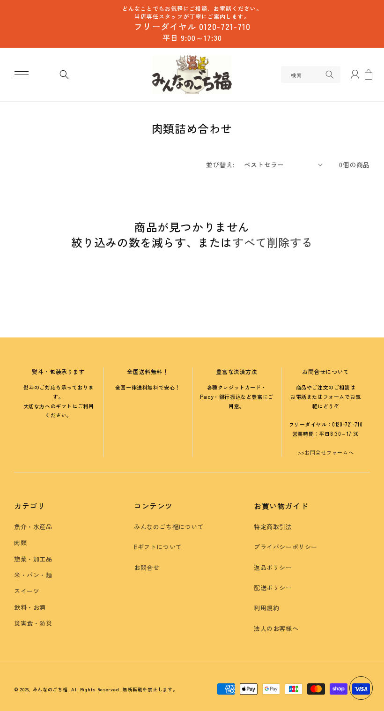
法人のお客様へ (276, 628)
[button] (21, 74)
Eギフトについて (158, 546)
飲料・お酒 (30, 607)
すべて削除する (272, 242)
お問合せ (146, 567)
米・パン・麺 (33, 574)
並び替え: (220, 164)
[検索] (329, 74)
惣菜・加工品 (33, 558)
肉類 (20, 542)
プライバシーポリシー (286, 546)
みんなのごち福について (169, 526)
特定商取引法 (273, 526)
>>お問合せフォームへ (326, 452)
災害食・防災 (33, 623)
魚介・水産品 (33, 526)
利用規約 (266, 607)
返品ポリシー (273, 567)
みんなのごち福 (50, 689)
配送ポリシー (273, 587)
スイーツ (26, 590)
